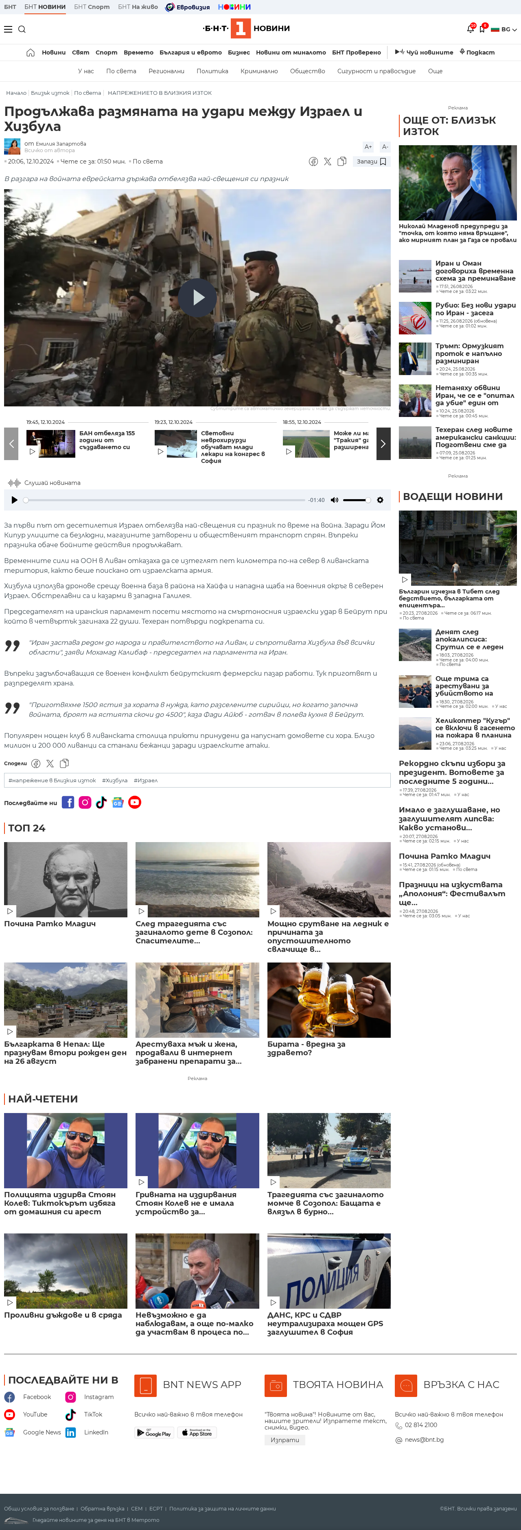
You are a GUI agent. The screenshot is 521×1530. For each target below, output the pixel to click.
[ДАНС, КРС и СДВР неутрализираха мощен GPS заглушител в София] (329, 1271)
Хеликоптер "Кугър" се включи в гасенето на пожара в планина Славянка (475, 728)
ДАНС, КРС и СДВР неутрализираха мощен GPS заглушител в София (325, 1324)
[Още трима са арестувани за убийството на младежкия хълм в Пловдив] (415, 691)
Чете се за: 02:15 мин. (426, 841)
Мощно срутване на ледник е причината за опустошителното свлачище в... (328, 937)
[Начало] (31, 52)
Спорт (107, 52)
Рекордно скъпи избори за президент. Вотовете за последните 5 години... (452, 772)
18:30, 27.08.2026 (456, 702)
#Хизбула (115, 780)
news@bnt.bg (424, 1439)
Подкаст (480, 52)
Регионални (166, 71)
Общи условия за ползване (39, 1509)
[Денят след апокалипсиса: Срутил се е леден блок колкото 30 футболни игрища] (415, 645)
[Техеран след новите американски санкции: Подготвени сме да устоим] (415, 442)
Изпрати (285, 1440)
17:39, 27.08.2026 (419, 790)
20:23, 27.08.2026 (420, 613)
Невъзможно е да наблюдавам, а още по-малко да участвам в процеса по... (195, 1324)
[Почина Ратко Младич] (65, 879)
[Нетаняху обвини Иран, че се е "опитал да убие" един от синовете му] (415, 400)
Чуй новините (430, 52)
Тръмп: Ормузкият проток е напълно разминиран (470, 354)
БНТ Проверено (356, 52)
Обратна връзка (103, 1509)
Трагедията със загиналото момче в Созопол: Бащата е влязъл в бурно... (325, 1203)
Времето (138, 52)
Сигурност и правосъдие (376, 71)
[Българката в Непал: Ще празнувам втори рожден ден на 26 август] (65, 1000)
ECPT (156, 1509)
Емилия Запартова (61, 144)
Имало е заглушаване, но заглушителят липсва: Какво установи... (449, 818)
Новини (54, 52)
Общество (307, 71)
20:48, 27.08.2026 (420, 911)
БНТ (10, 7)
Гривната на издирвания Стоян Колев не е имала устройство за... (186, 1203)
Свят (81, 52)
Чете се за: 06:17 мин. (468, 613)
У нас (86, 71)
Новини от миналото (291, 52)
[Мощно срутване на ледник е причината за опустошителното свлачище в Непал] (329, 879)
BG (506, 29)
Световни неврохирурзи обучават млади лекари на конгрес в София (233, 447)
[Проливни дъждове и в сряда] (65, 1271)
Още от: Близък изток (449, 126)
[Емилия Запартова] (14, 147)
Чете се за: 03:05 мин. (427, 916)
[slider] (164, 500)
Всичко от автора (49, 150)
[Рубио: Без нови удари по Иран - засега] (415, 318)
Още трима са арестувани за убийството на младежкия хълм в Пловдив (469, 686)
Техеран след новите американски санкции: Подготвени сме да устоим (476, 437)
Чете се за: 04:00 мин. (464, 660)
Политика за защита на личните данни (222, 1509)
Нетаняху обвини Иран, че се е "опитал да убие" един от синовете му (475, 395)
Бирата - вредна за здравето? (306, 1048)
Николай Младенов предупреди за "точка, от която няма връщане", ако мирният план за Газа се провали (458, 233)
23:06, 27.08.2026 (457, 744)
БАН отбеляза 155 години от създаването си (107, 440)
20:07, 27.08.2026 (420, 836)
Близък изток (50, 93)
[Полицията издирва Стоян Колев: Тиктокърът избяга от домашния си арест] (65, 1150)
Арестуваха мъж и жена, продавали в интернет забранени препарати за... (189, 1053)
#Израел (146, 780)
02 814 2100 (421, 1425)
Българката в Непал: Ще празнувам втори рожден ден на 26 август (65, 1053)
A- (385, 147)
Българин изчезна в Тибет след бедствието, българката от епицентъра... (449, 598)
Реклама (197, 1078)
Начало (16, 93)
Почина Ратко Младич (50, 924)
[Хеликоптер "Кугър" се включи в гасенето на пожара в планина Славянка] (415, 733)
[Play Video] (197, 297)
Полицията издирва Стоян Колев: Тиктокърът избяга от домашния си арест (60, 1203)
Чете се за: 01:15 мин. (426, 869)
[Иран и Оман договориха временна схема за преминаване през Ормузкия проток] (415, 276)
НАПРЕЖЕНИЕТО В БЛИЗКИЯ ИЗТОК (160, 93)
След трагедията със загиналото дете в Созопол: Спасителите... (194, 932)
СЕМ (137, 1509)
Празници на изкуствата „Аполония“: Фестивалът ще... (452, 893)
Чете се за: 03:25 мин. (464, 748)
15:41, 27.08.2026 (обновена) (431, 865)
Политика (212, 71)
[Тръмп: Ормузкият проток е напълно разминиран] (415, 359)
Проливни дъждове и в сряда (63, 1315)
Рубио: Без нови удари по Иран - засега (476, 309)
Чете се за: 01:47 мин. (427, 794)
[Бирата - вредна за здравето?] (329, 1000)
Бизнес (239, 52)
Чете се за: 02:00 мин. (464, 706)
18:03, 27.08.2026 (456, 655)
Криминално (259, 71)
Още (435, 71)
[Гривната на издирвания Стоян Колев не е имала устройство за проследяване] (197, 1150)
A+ (368, 147)
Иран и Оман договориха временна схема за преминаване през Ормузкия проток (476, 271)
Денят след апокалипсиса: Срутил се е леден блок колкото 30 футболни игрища (470, 640)
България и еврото (191, 52)
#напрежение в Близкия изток (52, 780)
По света (121, 71)
